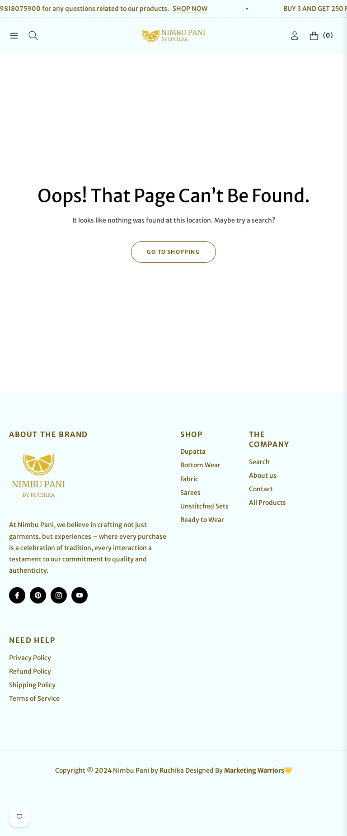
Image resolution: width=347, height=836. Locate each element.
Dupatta (193, 451)
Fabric (189, 479)
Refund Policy (30, 671)
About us (263, 475)
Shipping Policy (32, 685)
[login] (294, 35)
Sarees (190, 493)
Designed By (238, 770)
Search (259, 462)
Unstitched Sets (204, 506)
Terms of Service (34, 698)
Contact (261, 489)
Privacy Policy (30, 658)
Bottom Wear (200, 465)
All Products (267, 503)
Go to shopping (173, 251)
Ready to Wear (202, 520)
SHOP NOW (176, 9)
